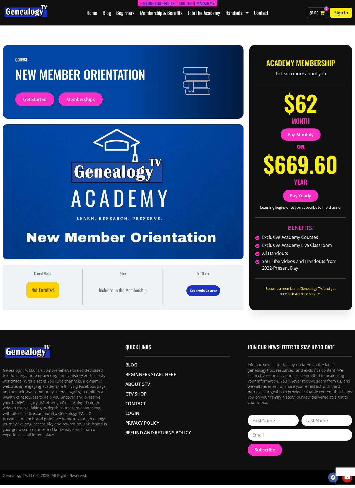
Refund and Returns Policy (158, 432)
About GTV (137, 384)
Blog (107, 12)
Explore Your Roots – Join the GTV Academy (177, 3)
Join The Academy (204, 12)
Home (92, 12)
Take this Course (203, 290)
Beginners (125, 12)
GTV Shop (136, 394)
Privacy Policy (142, 423)
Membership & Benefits (161, 12)
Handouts (233, 12)
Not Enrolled (42, 289)
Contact (261, 12)
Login (132, 413)
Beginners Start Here (150, 374)
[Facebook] (333, 477)
